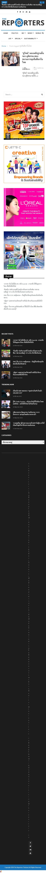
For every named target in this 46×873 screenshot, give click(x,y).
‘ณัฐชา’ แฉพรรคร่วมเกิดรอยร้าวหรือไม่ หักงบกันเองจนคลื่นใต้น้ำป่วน (23, 302)
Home (5, 33)
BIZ (23, 33)
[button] (41, 2)
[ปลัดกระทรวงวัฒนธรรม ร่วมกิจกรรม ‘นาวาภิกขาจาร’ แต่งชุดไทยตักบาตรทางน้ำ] (6, 415)
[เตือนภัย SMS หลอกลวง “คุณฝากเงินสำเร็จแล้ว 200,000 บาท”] (6, 394)
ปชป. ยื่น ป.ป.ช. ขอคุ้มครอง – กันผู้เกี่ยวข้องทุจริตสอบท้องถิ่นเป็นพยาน (23, 296)
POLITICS (15, 33)
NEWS (30, 33)
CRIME (6, 56)
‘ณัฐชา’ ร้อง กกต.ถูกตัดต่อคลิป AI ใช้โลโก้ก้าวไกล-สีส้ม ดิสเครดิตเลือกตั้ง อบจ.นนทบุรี (23, 308)
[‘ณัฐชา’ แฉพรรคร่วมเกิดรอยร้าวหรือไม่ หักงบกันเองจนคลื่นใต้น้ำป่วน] (6, 375)
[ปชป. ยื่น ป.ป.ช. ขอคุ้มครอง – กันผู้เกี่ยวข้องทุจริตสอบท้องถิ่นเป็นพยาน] (6, 364)
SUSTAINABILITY (30, 38)
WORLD (38, 33)
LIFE (9, 38)
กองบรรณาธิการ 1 (26, 68)
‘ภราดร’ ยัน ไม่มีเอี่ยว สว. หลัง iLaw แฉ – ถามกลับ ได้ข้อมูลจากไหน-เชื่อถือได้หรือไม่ (23, 285)
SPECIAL (18, 38)
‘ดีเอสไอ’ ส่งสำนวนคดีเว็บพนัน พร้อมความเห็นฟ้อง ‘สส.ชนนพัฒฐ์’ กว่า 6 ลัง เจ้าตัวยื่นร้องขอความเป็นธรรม (21, 290)
